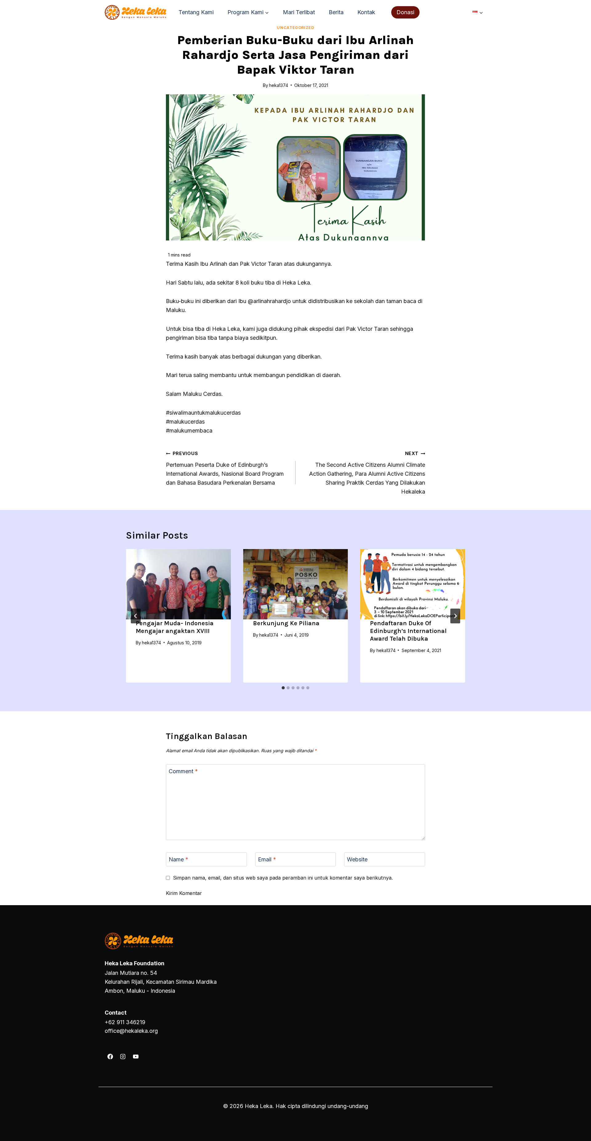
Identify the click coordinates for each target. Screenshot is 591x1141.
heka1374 (151, 642)
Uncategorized (295, 27)
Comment (183, 771)
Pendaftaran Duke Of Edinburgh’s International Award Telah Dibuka (408, 631)
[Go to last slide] (136, 616)
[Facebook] (110, 1056)
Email (267, 859)
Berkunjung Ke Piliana (286, 623)
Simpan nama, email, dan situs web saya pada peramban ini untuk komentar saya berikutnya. (283, 878)
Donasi (405, 12)
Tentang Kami (196, 12)
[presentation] (178, 584)
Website (357, 859)
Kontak (366, 12)
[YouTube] (135, 1056)
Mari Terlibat (299, 12)
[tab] (283, 687)
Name (178, 859)
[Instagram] (122, 1056)
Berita (336, 12)
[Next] (455, 616)
